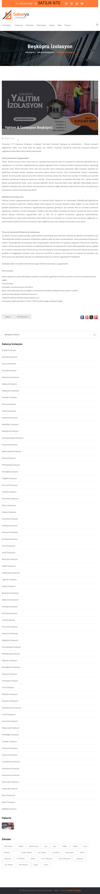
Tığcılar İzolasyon (9, 579)
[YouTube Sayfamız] (77, 3)
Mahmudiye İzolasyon (11, 573)
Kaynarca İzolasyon (10, 633)
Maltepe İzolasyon (9, 525)
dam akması (23, 865)
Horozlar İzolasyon (10, 626)
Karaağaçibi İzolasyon (11, 667)
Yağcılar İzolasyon (9, 660)
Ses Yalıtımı (42, 852)
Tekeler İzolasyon (9, 492)
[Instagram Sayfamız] (82, 3)
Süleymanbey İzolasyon (11, 451)
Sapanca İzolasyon (9, 384)
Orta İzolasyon (8, 687)
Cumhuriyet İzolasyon (11, 761)
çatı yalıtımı (8, 865)
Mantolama (41, 25)
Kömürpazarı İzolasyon (11, 707)
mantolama (8, 846)
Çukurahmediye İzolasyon (12, 438)
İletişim (67, 25)
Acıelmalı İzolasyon (10, 539)
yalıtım (7, 317)
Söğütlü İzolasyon (9, 809)
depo (36, 865)
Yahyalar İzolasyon (9, 694)
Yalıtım (52, 25)
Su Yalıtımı (21, 858)
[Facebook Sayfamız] (71, 3)
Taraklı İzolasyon (9, 411)
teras (46, 865)
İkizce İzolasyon (8, 795)
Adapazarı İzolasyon (10, 390)
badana (7, 852)
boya (85, 846)
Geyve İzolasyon (8, 586)
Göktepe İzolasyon (10, 606)
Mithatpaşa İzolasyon (11, 653)
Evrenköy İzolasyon (10, 519)
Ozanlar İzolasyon (9, 741)
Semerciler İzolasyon (10, 782)
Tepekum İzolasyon (10, 532)
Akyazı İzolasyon (9, 505)
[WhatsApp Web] (66, 3)
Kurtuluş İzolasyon (9, 613)
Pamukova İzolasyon (10, 377)
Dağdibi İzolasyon (9, 478)
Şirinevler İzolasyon (10, 498)
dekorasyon (33, 846)
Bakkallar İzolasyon (10, 424)
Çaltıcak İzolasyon (9, 674)
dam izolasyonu (64, 858)
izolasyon (79, 858)
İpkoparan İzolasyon (10, 593)
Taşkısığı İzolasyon (10, 788)
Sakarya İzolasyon (45, 52)
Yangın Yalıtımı (26, 852)
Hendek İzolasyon (9, 397)
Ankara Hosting (74, 890)
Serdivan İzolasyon (9, 357)
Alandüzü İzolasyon (10, 640)
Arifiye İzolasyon (9, 404)
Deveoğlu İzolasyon (10, 471)
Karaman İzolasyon (10, 417)
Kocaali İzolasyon (9, 370)
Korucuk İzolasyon (9, 485)
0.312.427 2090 (25, 3)
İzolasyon (19, 25)
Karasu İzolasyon (9, 363)
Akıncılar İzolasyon (10, 559)
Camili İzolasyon (8, 714)
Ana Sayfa (6, 25)
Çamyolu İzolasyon (10, 755)
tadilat (20, 846)
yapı (54, 846)
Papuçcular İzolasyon (10, 728)
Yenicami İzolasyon (10, 748)
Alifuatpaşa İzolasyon (11, 465)
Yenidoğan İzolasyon (10, 734)
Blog (59, 25)
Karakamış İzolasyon (10, 768)
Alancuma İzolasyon (10, 599)
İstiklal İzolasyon (9, 458)
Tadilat (64, 846)
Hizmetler (30, 25)
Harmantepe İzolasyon (11, 647)
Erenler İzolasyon (9, 350)
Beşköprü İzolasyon (10, 431)
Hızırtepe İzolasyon (10, 680)
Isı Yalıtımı (56, 852)
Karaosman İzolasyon (11, 775)
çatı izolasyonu (22, 317)
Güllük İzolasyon (9, 566)
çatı (45, 846)
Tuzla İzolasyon (8, 620)
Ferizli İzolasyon (8, 546)
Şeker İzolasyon (8, 802)
